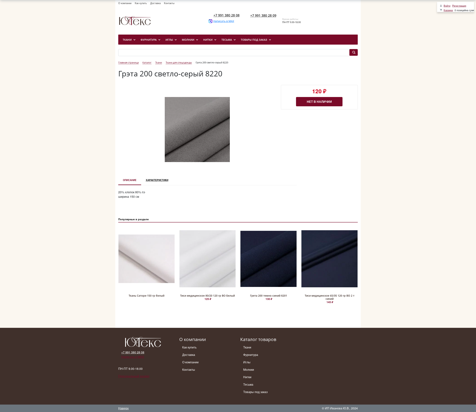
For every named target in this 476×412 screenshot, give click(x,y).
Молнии (248, 369)
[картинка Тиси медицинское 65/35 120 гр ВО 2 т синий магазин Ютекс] (329, 258)
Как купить (141, 3)
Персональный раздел (133, 376)
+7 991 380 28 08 (226, 15)
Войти (447, 5)
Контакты (169, 3)
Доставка (155, 3)
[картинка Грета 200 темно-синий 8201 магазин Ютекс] (268, 258)
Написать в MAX (223, 21)
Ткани (247, 347)
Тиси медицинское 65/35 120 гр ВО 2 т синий (329, 297)
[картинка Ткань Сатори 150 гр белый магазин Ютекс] (146, 258)
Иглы (246, 362)
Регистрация (459, 5)
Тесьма (248, 384)
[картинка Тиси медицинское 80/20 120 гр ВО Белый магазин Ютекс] (207, 258)
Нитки (247, 377)
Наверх (123, 408)
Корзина (448, 10)
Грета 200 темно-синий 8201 (268, 295)
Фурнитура (250, 355)
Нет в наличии (319, 101)
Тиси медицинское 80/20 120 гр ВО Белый (207, 295)
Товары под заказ (255, 392)
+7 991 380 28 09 (263, 15)
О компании (124, 3)
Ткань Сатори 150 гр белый (146, 295)
